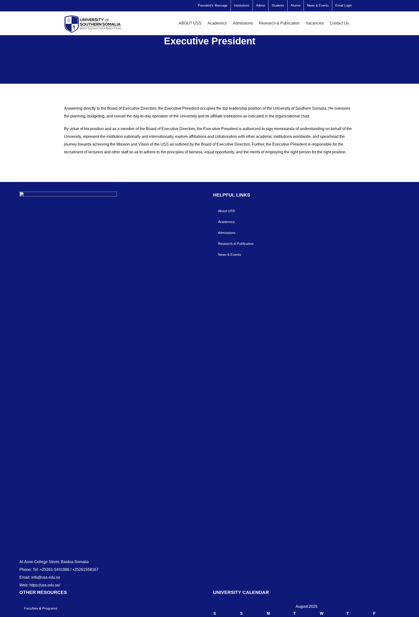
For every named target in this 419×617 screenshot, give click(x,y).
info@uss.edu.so (45, 577)
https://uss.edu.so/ (44, 585)
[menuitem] (213, 5)
